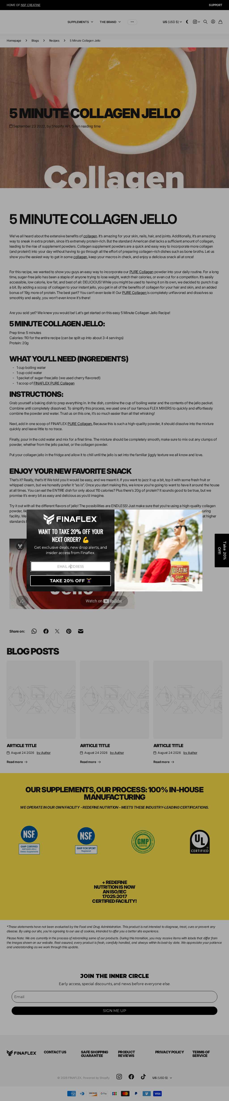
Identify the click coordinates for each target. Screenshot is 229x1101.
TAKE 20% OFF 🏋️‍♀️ (71, 580)
